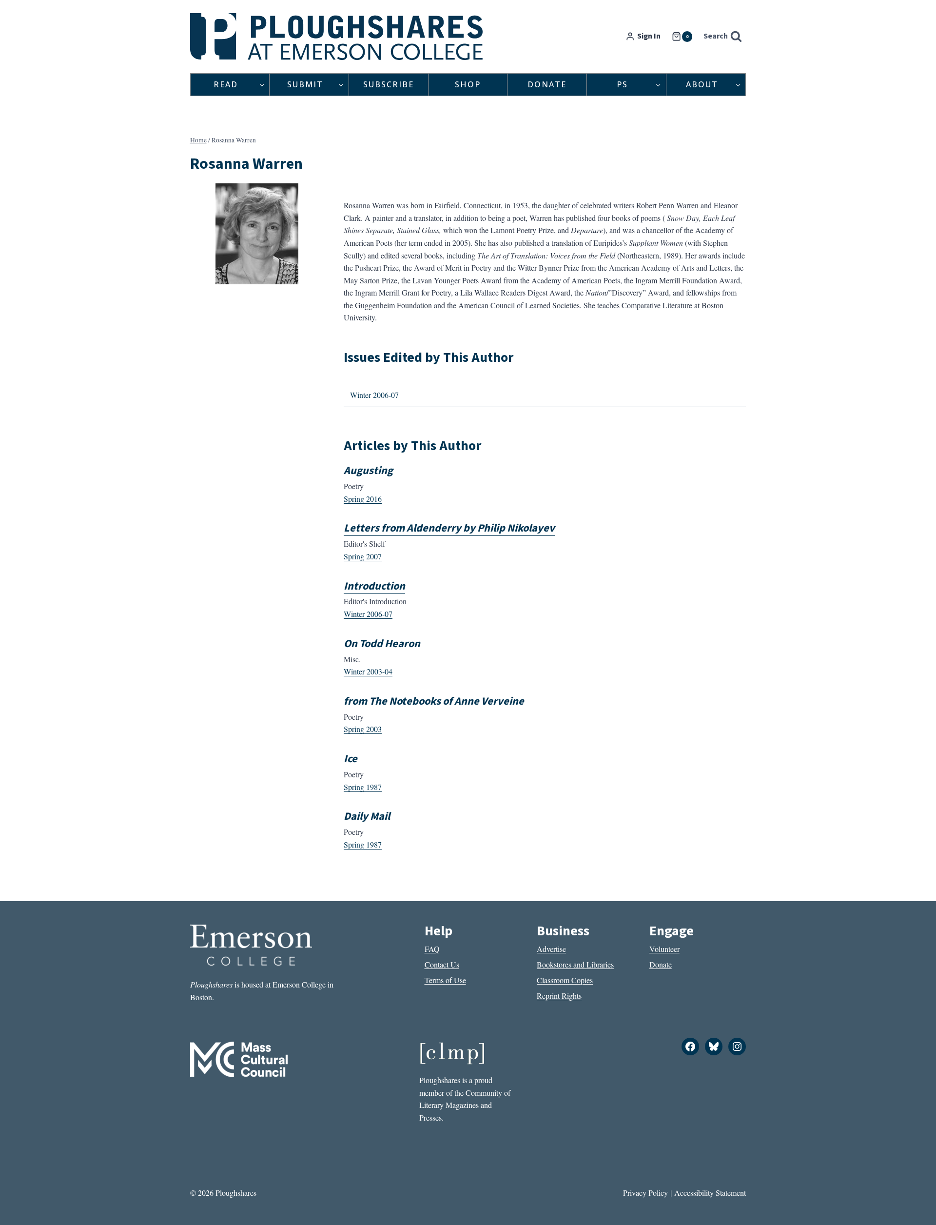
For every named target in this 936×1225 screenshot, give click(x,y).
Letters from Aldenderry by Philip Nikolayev (449, 528)
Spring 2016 (363, 499)
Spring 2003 (363, 729)
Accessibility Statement (710, 1192)
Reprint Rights (559, 995)
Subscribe (388, 84)
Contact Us (442, 964)
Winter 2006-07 (374, 395)
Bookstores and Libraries (575, 964)
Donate (546, 84)
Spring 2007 (363, 556)
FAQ (432, 949)
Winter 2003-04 (368, 671)
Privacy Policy (645, 1192)
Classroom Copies (565, 980)
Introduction (374, 586)
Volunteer (664, 949)
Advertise (551, 949)
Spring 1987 (363, 787)
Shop (468, 84)
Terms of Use (445, 980)
